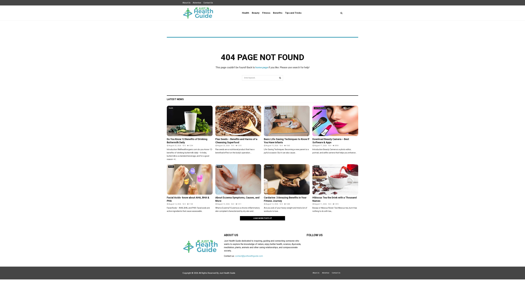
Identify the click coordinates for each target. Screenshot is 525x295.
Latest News (175, 99)
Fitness (266, 12)
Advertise (197, 3)
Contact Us (208, 3)
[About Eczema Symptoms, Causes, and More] (238, 179)
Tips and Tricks (293, 12)
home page (261, 67)
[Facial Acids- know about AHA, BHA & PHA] (190, 179)
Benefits (277, 12)
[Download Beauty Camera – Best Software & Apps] (335, 121)
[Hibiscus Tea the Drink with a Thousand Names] (335, 179)
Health (245, 12)
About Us (186, 3)
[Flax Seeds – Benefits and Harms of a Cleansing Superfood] (238, 121)
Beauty (255, 12)
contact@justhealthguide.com (249, 256)
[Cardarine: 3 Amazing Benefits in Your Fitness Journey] (287, 179)
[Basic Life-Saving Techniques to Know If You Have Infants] (287, 121)
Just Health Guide (223, 108)
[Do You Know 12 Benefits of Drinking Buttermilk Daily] (190, 121)
